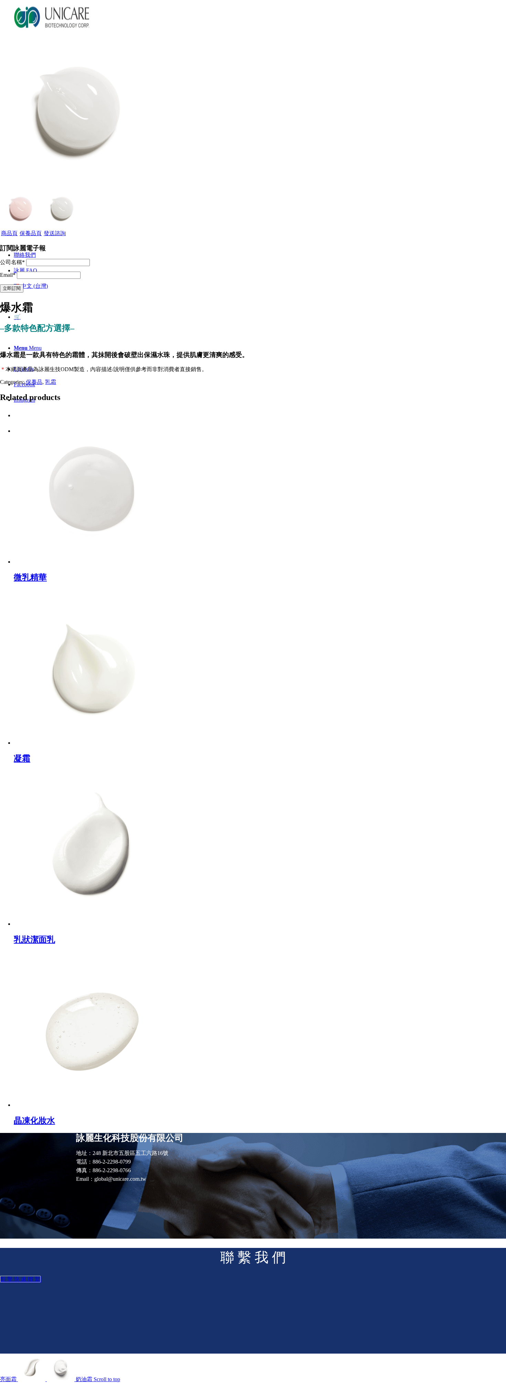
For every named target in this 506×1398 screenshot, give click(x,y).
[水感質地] (20, 227)
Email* (7, 275)
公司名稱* (12, 262)
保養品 (34, 382)
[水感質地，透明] (77, 184)
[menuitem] (25, 255)
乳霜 (50, 382)
